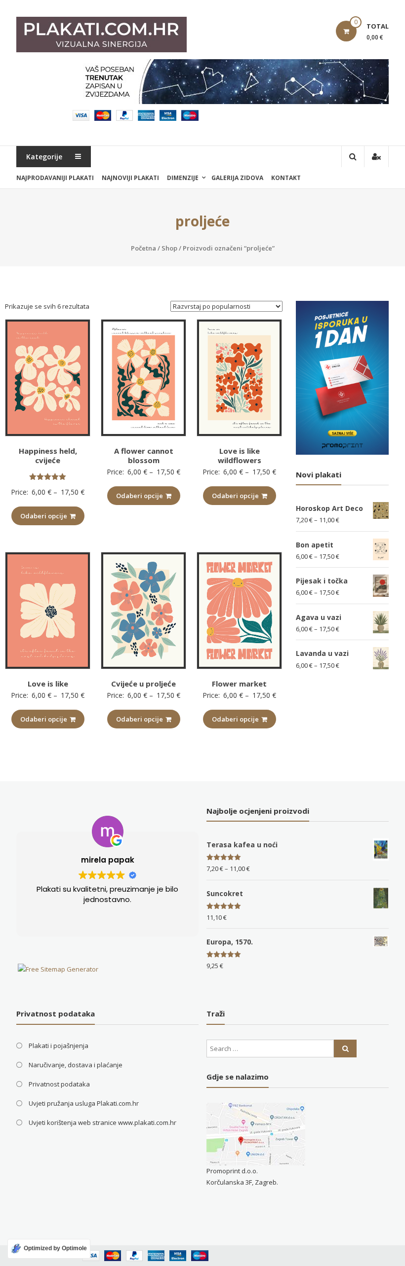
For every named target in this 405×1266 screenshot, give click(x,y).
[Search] (345, 1048)
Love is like (48, 683)
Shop (169, 248)
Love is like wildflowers (239, 456)
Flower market (239, 683)
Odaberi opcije (43, 515)
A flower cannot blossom (143, 456)
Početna (143, 248)
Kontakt (286, 178)
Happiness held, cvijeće (48, 456)
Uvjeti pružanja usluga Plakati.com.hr (84, 1103)
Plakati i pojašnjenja (58, 1045)
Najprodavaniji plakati (55, 178)
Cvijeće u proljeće (143, 683)
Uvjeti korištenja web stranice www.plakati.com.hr (102, 1122)
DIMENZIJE (183, 178)
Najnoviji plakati (130, 178)
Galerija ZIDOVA (237, 178)
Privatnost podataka (59, 1084)
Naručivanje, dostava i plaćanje (75, 1064)
